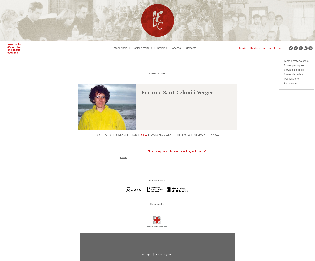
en (280, 48)
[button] (107, 107)
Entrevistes (183, 135)
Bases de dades (293, 74)
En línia (123, 157)
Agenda (176, 48)
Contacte (191, 48)
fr (275, 48)
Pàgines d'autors (142, 48)
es (269, 48)
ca (263, 48)
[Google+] (306, 48)
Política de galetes (164, 254)
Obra (144, 135)
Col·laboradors (157, 204)
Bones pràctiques (294, 65)
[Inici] (16, 48)
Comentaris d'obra (161, 135)
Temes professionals (296, 61)
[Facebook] (301, 48)
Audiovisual (290, 83)
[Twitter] (291, 48)
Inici (98, 135)
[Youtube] (310, 48)
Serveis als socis (294, 69)
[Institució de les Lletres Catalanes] (167, 189)
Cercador (242, 48)
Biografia (121, 135)
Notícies (162, 48)
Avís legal (146, 254)
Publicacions (291, 78)
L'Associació (120, 48)
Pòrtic (108, 135)
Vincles (215, 135)
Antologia (199, 135)
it (285, 48)
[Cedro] (133, 189)
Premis (133, 135)
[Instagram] (296, 48)
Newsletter (255, 48)
